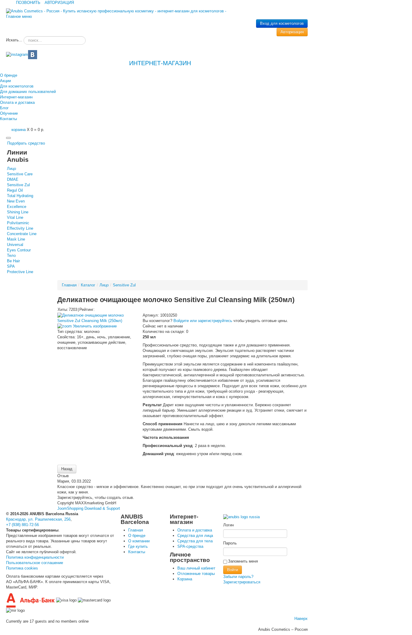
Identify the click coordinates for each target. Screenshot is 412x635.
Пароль (230, 543)
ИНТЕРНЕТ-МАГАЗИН (159, 63)
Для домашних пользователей (28, 91)
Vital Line (15, 217)
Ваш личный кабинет (196, 568)
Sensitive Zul (18, 185)
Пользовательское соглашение (34, 562)
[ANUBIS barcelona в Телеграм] (17, 54)
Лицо (11, 168)
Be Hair (13, 261)
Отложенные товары (196, 573)
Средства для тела (195, 541)
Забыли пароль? (238, 576)
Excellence (16, 206)
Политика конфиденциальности (35, 557)
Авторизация (292, 32)
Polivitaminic (18, 223)
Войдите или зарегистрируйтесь (202, 320)
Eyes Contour (19, 250)
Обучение (9, 113)
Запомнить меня (243, 561)
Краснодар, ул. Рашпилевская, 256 (38, 519)
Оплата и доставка (17, 102)
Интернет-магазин (16, 97)
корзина (18, 129)
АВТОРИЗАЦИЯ (59, 2)
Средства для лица (195, 535)
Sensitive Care (20, 174)
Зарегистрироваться (241, 582)
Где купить (138, 546)
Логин (228, 525)
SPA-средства (190, 546)
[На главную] (241, 515)
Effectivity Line (20, 228)
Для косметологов (16, 86)
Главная (69, 285)
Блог (4, 108)
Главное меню (19, 16)
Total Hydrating (20, 195)
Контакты (8, 118)
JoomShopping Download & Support (88, 508)
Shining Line (17, 212)
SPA (11, 266)
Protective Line (20, 272)
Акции (5, 80)
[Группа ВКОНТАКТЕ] (32, 54)
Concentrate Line (21, 233)
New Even (16, 201)
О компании (139, 541)
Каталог (88, 285)
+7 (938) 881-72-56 (22, 524)
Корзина (184, 579)
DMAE (12, 179)
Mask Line (16, 239)
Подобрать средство (26, 143)
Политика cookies (22, 568)
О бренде (8, 75)
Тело (11, 255)
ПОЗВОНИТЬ (28, 2)
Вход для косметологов (282, 23)
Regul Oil (15, 190)
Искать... (14, 40)
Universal (15, 244)
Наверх (301, 618)
